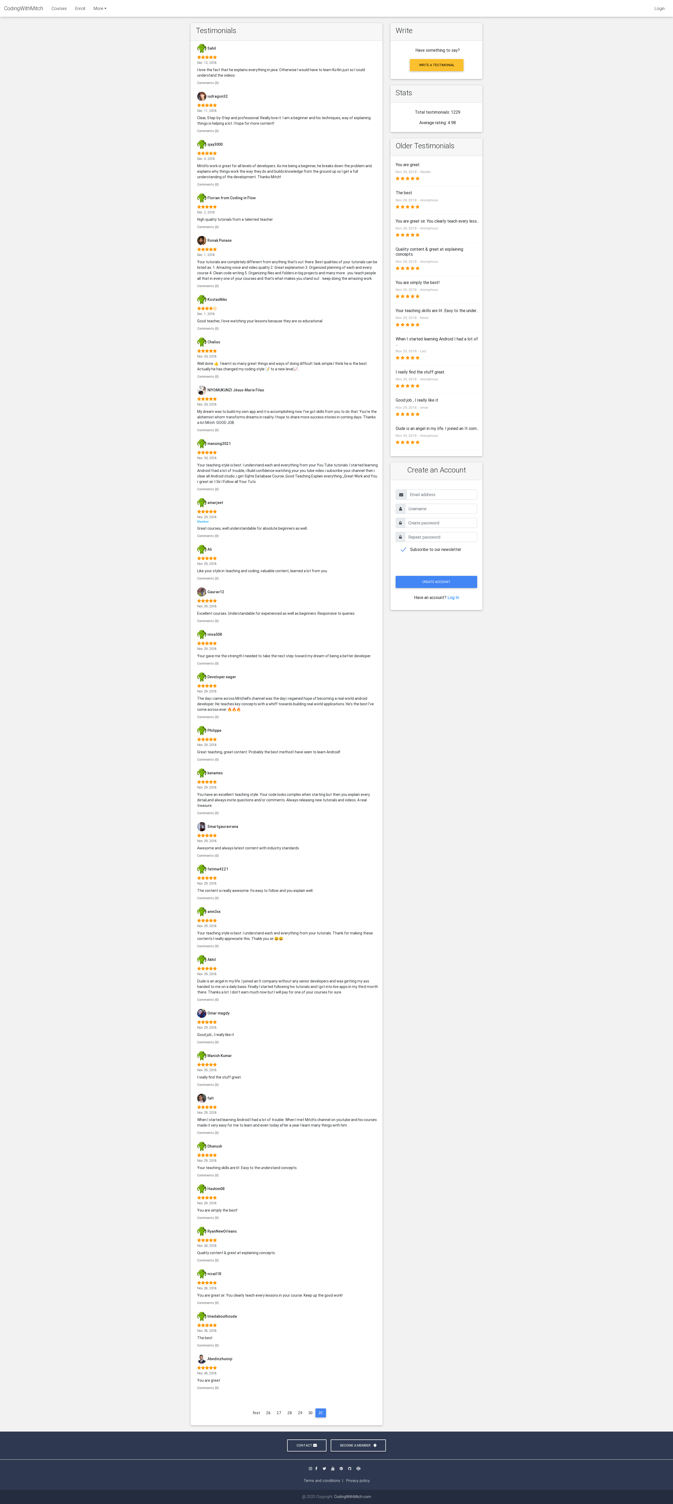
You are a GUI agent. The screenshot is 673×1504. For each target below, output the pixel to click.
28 (289, 1413)
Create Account (436, 582)
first (256, 1413)
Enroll (80, 8)
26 (268, 1413)
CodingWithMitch (23, 8)
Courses (59, 8)
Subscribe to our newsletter (435, 549)
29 (300, 1413)
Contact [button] (305, 1445)
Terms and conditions (322, 1480)
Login (660, 8)
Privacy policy (358, 1480)
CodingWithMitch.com (352, 1496)
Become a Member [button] (355, 1445)
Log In (453, 597)
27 (279, 1413)
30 (310, 1413)
